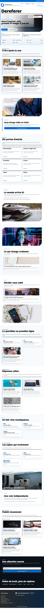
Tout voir (32, 593)
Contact (32, 3)
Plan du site (3, 597)
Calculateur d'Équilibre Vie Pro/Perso (7, 602)
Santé (28, 584)
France (24, 584)
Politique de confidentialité (5, 600)
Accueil (22, 3)
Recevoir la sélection (21, 571)
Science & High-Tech (12, 584)
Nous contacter (3, 595)
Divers (32, 584)
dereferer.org (8, 4)
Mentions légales (4, 601)
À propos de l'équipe (4, 598)
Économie (20, 584)
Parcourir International (12, 29)
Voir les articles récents (21, 128)
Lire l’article (4, 29)
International (27, 3)
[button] (21, 6)
